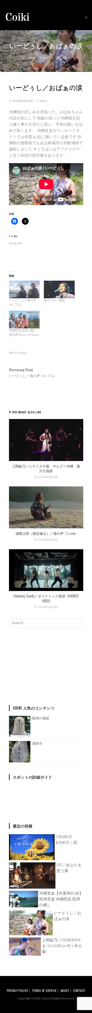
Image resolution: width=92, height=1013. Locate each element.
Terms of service (44, 990)
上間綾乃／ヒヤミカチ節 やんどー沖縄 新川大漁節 (46, 468)
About (65, 990)
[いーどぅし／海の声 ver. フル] (24, 289)
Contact (79, 990)
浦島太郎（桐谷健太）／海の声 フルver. (46, 533)
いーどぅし (21, 353)
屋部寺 (37, 743)
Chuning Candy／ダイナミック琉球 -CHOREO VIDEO (46, 598)
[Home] (23, 57)
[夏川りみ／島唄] (59, 289)
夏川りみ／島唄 (54, 300)
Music (43, 101)
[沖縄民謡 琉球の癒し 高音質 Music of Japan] (24, 319)
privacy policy (17, 990)
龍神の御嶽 (40, 718)
